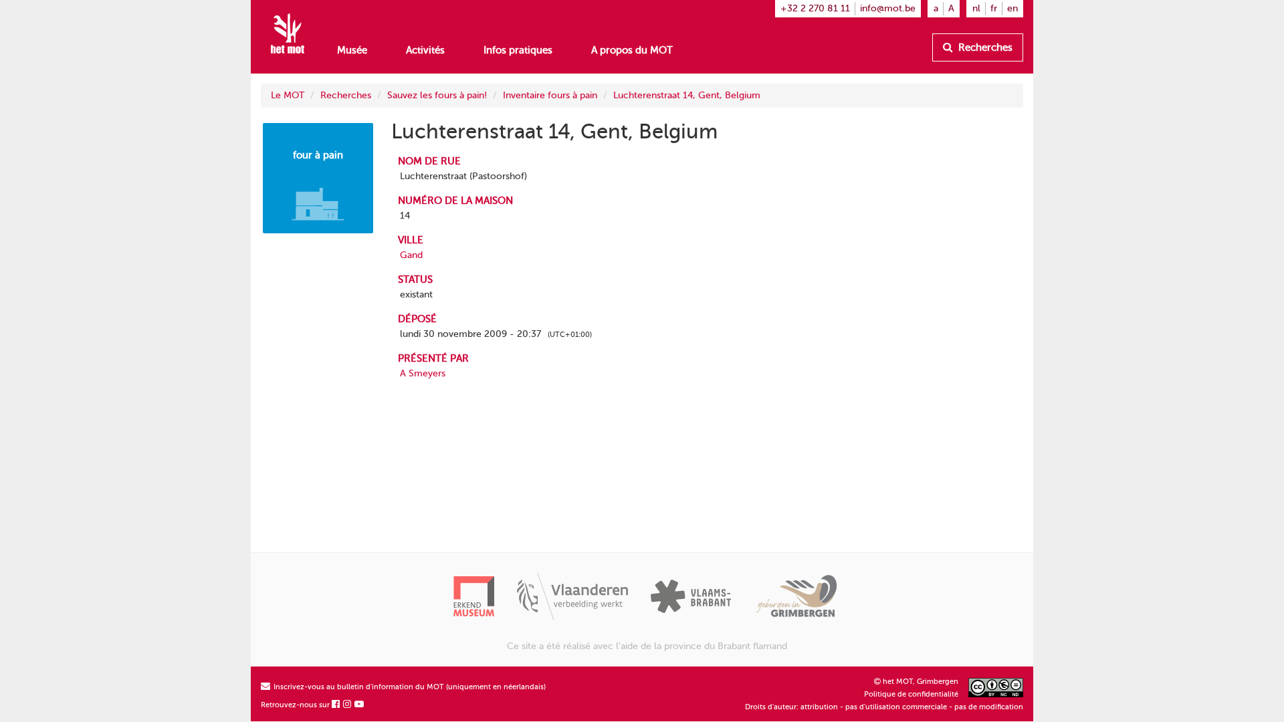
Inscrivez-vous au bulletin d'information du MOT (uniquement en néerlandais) (409, 687)
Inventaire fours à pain (550, 95)
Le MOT (287, 95)
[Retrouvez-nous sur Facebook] (336, 705)
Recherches (984, 47)
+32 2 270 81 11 (815, 8)
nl (976, 8)
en (1012, 8)
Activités (425, 50)
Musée (352, 50)
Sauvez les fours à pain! (437, 95)
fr (993, 8)
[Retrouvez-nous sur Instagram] (347, 705)
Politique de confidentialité (911, 694)
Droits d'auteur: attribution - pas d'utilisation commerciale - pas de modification (884, 707)
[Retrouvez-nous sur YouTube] (359, 705)
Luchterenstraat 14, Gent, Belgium (686, 95)
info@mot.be (888, 8)
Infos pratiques (518, 50)
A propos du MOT (632, 50)
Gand (411, 255)
